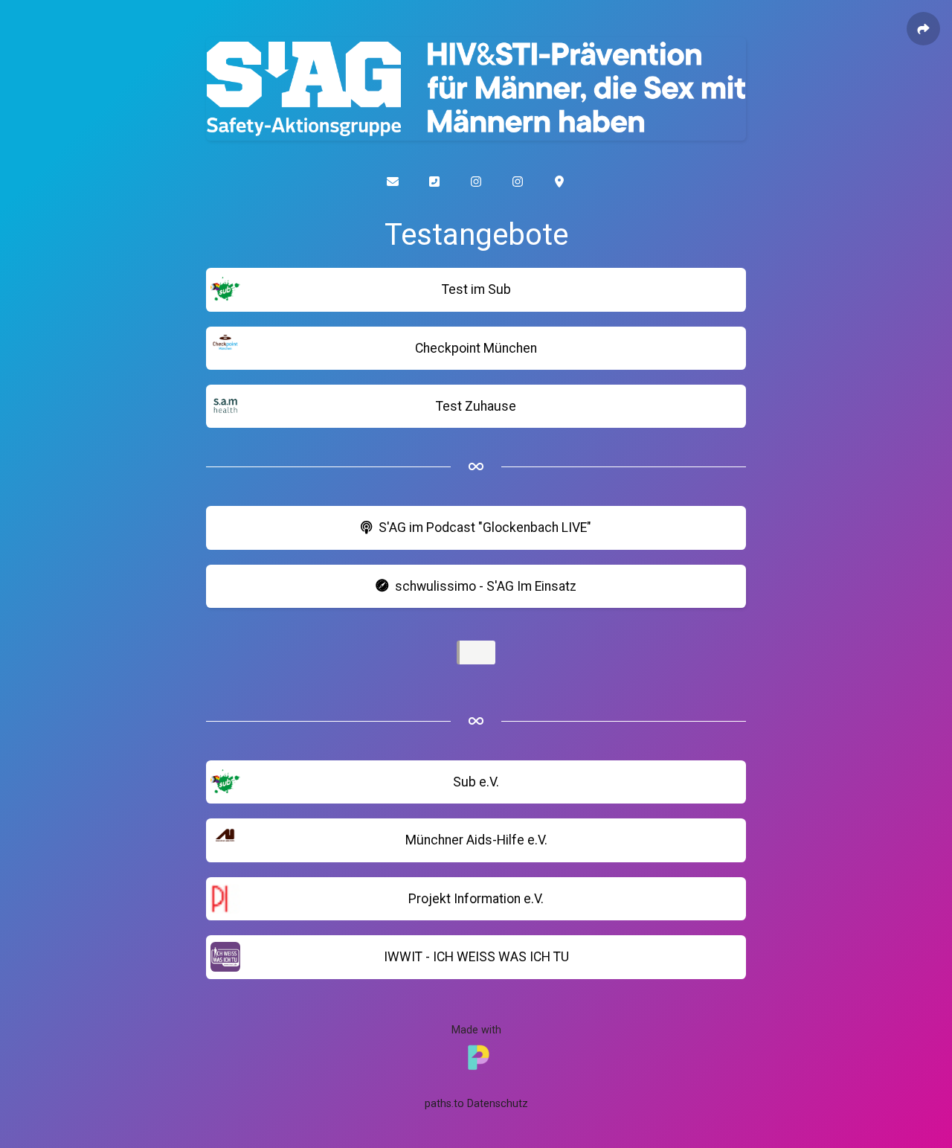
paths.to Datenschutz (476, 1103)
